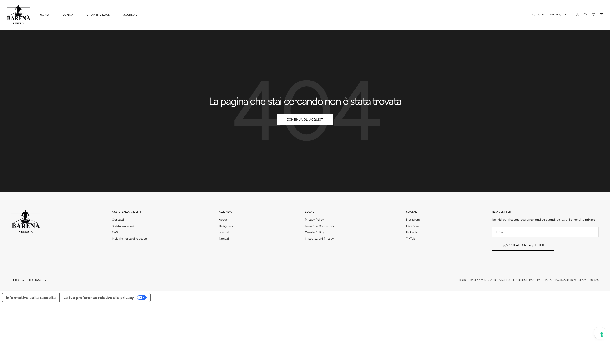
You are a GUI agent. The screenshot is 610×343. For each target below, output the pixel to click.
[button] (593, 14)
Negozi (224, 238)
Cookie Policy (314, 232)
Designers (226, 226)
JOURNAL (130, 14)
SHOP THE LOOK (98, 14)
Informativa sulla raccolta (31, 297)
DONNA (67, 14)
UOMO (44, 14)
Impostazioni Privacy (319, 238)
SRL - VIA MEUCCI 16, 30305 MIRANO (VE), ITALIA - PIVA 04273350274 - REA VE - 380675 (546, 280)
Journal (224, 232)
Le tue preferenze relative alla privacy (98, 297)
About (223, 219)
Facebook (413, 226)
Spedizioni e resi (123, 226)
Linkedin (412, 232)
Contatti (118, 219)
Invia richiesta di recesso (129, 238)
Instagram (413, 219)
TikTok (410, 238)
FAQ (115, 232)
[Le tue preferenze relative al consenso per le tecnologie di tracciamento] (601, 334)
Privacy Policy (314, 219)
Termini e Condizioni (319, 226)
